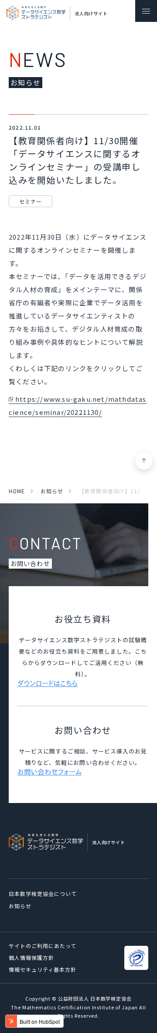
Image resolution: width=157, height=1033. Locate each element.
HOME (17, 491)
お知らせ (52, 491)
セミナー (30, 201)
